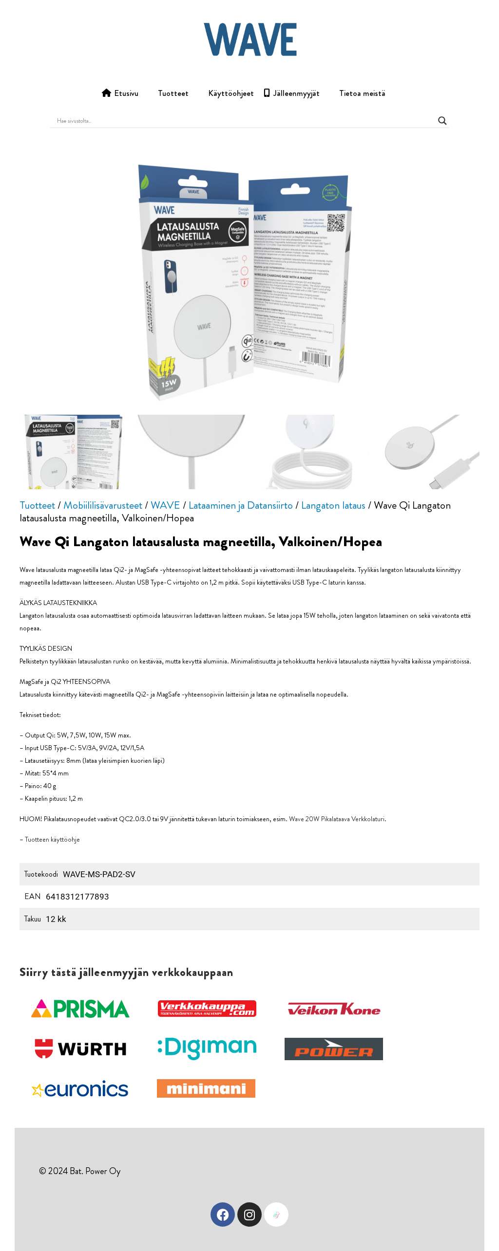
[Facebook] (223, 1214)
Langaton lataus (333, 505)
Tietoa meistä (362, 93)
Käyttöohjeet (231, 93)
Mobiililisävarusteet (102, 505)
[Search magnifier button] (442, 121)
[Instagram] (249, 1214)
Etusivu (126, 93)
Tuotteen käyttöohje (52, 839)
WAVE (165, 505)
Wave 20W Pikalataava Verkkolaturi (336, 819)
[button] (80, 1008)
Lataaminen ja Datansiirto (241, 505)
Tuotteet (173, 93)
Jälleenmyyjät (296, 93)
